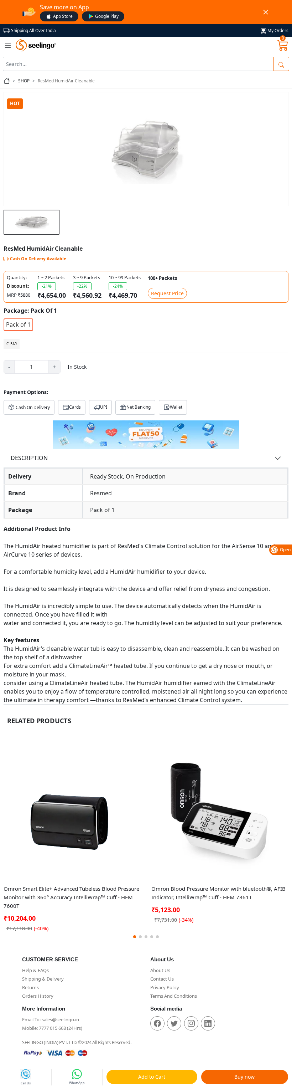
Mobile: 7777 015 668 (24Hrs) (52, 1028)
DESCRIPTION (29, 458)
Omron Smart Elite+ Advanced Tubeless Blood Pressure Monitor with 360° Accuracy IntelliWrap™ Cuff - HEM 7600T (71, 897)
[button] (134, 936)
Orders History (37, 996)
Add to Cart (151, 1076)
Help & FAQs (35, 970)
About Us (160, 970)
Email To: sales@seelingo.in (50, 1019)
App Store (63, 16)
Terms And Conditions (173, 996)
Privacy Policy (164, 987)
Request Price (167, 293)
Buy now (244, 1076)
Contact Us (162, 979)
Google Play (107, 16)
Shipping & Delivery (43, 979)
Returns (30, 987)
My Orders (277, 30)
